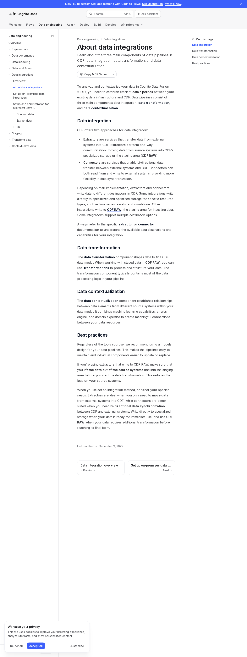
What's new (173, 3)
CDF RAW (114, 210)
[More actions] (113, 74)
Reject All (16, 646)
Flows (30, 24)
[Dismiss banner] (241, 3)
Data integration (202, 44)
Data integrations (114, 39)
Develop (111, 24)
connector (146, 224)
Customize (77, 646)
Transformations (96, 268)
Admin (71, 24)
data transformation (153, 103)
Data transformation (204, 50)
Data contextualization (206, 57)
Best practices (201, 63)
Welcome (15, 24)
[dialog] (47, 637)
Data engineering (50, 24)
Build (97, 24)
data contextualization (101, 108)
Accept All (36, 646)
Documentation (152, 3)
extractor (125, 224)
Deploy (84, 24)
